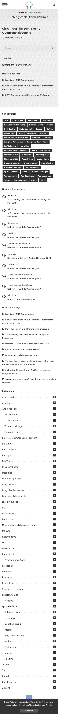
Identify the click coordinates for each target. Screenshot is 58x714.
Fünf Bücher (8, 461)
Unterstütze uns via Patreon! (17, 65)
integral (8, 629)
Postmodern (10, 647)
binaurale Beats (36, 125)
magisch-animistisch (14, 635)
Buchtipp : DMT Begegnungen (19, 80)
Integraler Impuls (10, 484)
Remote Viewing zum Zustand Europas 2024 (29, 258)
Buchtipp (6, 455)
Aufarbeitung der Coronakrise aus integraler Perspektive (29, 201)
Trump (7, 180)
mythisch (8, 641)
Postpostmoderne (12, 163)
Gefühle (49, 129)
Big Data (6, 443)
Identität (36, 137)
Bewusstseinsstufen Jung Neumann (19, 438)
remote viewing (32, 167)
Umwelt (6, 676)
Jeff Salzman (10, 146)
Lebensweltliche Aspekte (14, 496)
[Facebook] (29, 698)
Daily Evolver (9, 129)
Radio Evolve (47, 163)
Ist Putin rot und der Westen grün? (24, 227)
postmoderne (43, 159)
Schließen (29, 710)
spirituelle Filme (9, 606)
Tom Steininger (27, 176)
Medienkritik (8, 513)
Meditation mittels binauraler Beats (19, 525)
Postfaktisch (27, 159)
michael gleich (42, 155)
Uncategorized (9, 682)
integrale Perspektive (13, 142)
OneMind (9, 38)
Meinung (6, 531)
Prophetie (7, 571)
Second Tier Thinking (12, 589)
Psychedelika (8, 577)
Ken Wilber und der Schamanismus (22, 349)
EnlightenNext (25, 129)
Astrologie (47, 120)
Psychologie (8, 583)
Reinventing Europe (12, 167)
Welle (43, 180)
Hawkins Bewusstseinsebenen (21, 299)
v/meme (8, 600)
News (5, 542)
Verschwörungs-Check (15, 560)
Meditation (7, 519)
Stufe (24, 172)
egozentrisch (10, 618)
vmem (34, 180)
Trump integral (20, 180)
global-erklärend (12, 624)
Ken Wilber (24, 146)
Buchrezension (9, 449)
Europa (39, 129)
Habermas (31, 133)
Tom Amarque (10, 176)
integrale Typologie (11, 478)
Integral (47, 137)
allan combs (33, 120)
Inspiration (7, 472)
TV (3, 670)
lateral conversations (41, 150)
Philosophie (7, 565)
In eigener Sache (10, 467)
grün (21, 133)
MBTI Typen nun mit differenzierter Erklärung (27, 95)
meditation (26, 155)
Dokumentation (12, 612)
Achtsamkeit (17, 120)
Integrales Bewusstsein (37, 142)
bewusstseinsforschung (14, 125)
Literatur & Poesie (11, 502)
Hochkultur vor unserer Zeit (16, 137)
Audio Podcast (9, 408)
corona (50, 125)
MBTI (4, 507)
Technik (6, 664)
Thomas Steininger (39, 172)
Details (49, 705)
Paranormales (9, 554)
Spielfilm (8, 659)
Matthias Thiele (11, 155)
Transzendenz (44, 176)
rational (8, 653)
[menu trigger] (6, 4)
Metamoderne (9, 536)
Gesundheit (9, 133)
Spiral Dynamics (11, 172)
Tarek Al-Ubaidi (11, 420)
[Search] (53, 4)
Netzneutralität (11, 159)
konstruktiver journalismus (16, 150)
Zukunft (6, 688)
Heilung (43, 133)
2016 (6, 120)
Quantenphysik (30, 163)
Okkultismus (8, 548)
